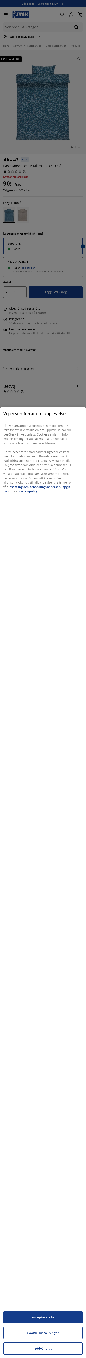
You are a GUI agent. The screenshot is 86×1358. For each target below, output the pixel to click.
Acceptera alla (43, 1317)
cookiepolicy (28, 491)
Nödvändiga (43, 1349)
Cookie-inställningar (43, 1333)
